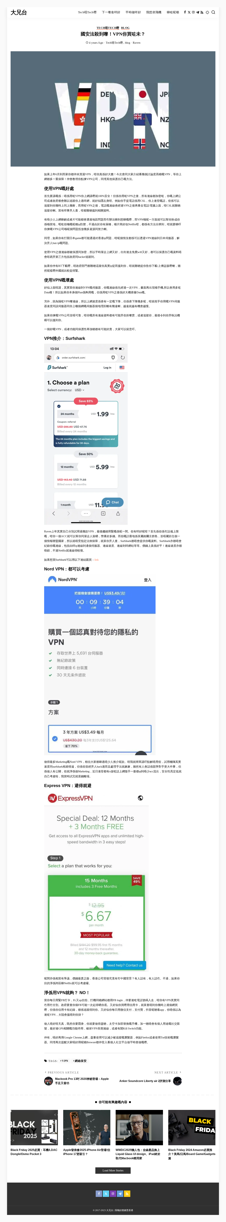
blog (125, 28)
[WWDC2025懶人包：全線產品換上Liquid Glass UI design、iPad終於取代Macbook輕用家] (139, 1127)
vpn (65, 1060)
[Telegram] (197, 12)
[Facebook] (184, 12)
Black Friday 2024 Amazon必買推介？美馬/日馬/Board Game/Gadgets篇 (191, 1154)
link (96, 559)
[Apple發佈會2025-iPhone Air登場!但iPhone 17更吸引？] (87, 1127)
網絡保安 (81, 1060)
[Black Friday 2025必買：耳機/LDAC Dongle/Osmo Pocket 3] (34, 1127)
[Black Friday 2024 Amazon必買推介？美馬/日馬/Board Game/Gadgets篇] (192, 1127)
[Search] (213, 12)
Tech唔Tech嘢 (108, 28)
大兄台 (19, 12)
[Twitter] (189, 12)
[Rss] (201, 12)
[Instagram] (193, 12)
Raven (136, 42)
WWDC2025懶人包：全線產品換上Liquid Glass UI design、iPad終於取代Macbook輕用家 (138, 1154)
